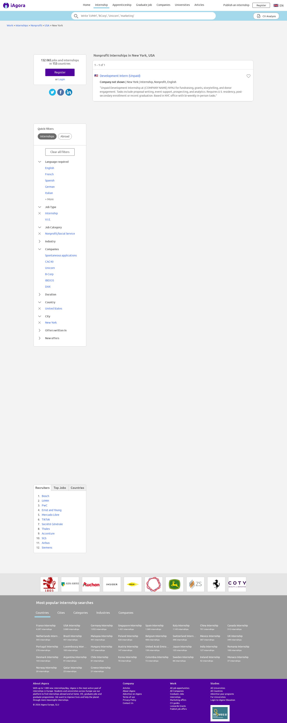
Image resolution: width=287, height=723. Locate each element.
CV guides (175, 703)
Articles (199, 4)
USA (47, 25)
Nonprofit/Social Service (60, 233)
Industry (50, 241)
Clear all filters (60, 152)
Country (50, 302)
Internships (22, 25)
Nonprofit (36, 25)
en (281, 5)
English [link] (49, 168)
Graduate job (144, 4)
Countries (42, 612)
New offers (52, 338)
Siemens (47, 547)
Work (10, 25)
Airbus (46, 542)
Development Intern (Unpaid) (120, 75)
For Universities (218, 697)
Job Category (53, 227)
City (47, 316)
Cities (61, 612)
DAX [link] (48, 286)
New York (51, 322)
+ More (49, 199)
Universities (182, 4)
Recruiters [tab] (42, 487)
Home (86, 4)
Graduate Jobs (177, 694)
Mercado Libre (50, 514)
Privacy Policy (129, 700)
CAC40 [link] (49, 261)
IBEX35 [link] (49, 280)
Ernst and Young (52, 510)
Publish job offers (178, 709)
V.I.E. (48, 219)
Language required (57, 161)
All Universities (217, 688)
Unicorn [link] (50, 267)
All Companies (177, 691)
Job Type (50, 207)
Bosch (45, 496)
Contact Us (128, 703)
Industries (103, 612)
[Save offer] (248, 76)
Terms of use (129, 697)
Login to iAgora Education (222, 700)
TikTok (46, 519)
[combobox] (143, 16)
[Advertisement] (143, 42)
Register (60, 72)
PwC (44, 505)
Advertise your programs (222, 694)
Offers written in (56, 330)
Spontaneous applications (61, 255)
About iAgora (129, 691)
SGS (44, 538)
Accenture (48, 533)
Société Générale (52, 524)
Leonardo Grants (178, 706)
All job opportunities (179, 688)
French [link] (49, 174)
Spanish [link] (49, 180)
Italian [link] (49, 193)
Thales (46, 528)
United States (53, 308)
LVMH (45, 500)
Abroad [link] (65, 136)
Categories (80, 612)
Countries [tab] (77, 487)
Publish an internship (236, 5)
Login (61, 79)
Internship (101, 4)
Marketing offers (178, 700)
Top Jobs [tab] (60, 487)
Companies (163, 4)
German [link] (50, 186)
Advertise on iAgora (132, 694)
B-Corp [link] (49, 274)
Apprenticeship (121, 4)
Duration (50, 294)
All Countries (216, 691)
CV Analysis (269, 16)
